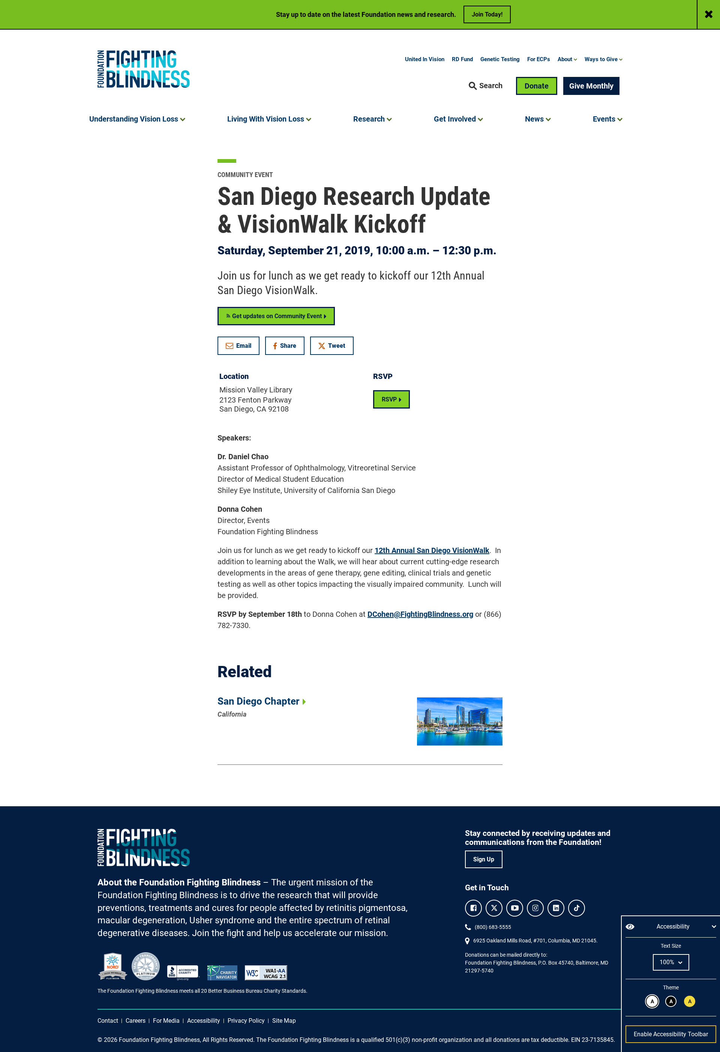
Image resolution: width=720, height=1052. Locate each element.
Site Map (284, 1020)
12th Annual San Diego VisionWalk (432, 550)
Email (243, 345)
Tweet (336, 345)
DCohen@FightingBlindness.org (420, 614)
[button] (485, 86)
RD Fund (462, 59)
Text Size (670, 946)
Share (288, 347)
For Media (166, 1020)
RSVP (389, 399)
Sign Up (483, 859)
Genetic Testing (500, 59)
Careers (136, 1020)
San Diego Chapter (258, 701)
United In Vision (424, 59)
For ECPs (538, 59)
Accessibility (203, 1020)
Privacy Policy (246, 1020)
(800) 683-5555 (493, 927)
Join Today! (487, 14)
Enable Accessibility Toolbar (671, 1034)
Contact (108, 1020)
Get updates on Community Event (276, 316)
